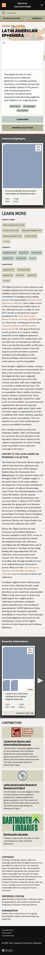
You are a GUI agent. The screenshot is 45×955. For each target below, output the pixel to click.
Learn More (22, 119)
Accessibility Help (8, 936)
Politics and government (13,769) (13, 225)
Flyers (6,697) (23, 253)
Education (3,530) (30, 236)
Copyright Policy (7, 930)
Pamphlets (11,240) (9, 253)
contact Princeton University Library (18, 882)
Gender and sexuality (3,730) (12, 236)
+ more (6, 241)
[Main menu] (41, 5)
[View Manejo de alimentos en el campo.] (22, 55)
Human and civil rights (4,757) (31, 230)
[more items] (40, 680)
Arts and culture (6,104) (10, 230)
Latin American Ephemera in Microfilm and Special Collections (20, 570)
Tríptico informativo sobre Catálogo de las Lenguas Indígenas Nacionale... (16, 696)
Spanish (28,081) (8, 270)
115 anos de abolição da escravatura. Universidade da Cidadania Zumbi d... (20, 192)
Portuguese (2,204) (24, 270)
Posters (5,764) (36, 253)
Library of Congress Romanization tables (19, 915)
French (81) (20, 275)
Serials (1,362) (21, 258)
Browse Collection (22, 127)
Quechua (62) (31, 275)
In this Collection (11, 18)
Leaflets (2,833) (8, 258)
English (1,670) (8, 275)
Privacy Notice (7, 933)
